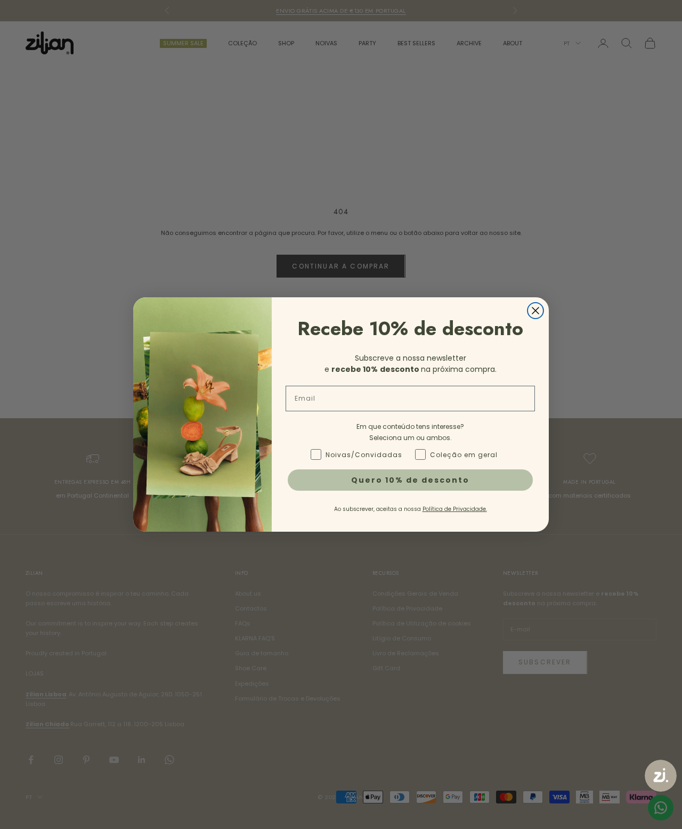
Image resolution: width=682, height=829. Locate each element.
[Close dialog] (535, 311)
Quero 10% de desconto (410, 480)
